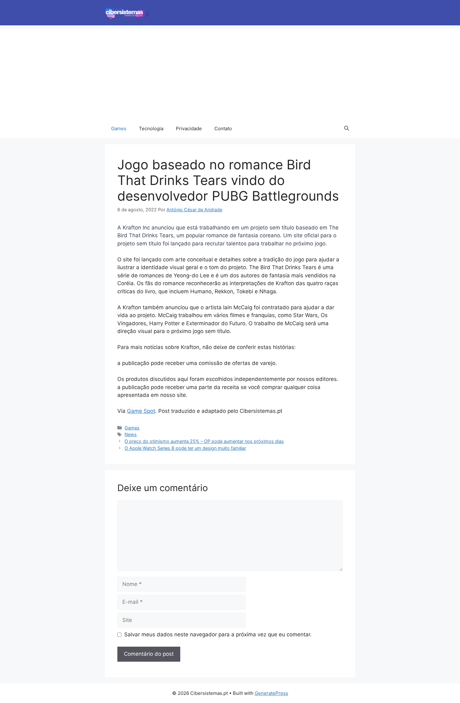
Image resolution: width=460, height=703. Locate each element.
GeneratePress (271, 693)
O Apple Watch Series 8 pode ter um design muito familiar (185, 448)
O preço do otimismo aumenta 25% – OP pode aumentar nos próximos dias (204, 441)
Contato (223, 128)
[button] (346, 128)
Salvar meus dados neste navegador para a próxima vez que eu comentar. (218, 634)
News (131, 434)
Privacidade (189, 128)
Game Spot (141, 411)
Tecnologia (151, 128)
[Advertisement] (230, 72)
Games (118, 128)
